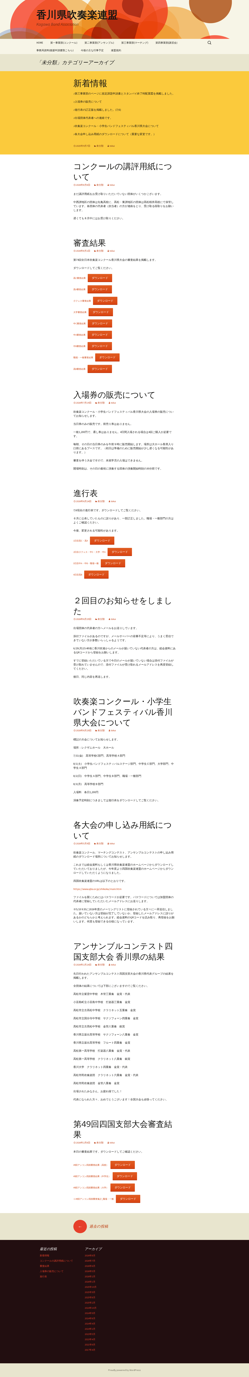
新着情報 (90, 83)
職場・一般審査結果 (83, 357)
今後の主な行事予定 (92, 50)
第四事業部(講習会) (166, 42)
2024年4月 (90, 1323)
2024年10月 (91, 1307)
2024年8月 (90, 1318)
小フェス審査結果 (82, 300)
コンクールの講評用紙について (56, 1260)
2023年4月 (90, 1339)
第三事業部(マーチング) (134, 42)
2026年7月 (90, 1260)
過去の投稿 (93, 1226)
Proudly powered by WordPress (124, 1370)
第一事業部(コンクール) (63, 42)
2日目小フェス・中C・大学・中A (89, 552)
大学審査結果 (80, 312)
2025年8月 (90, 1297)
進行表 (85, 493)
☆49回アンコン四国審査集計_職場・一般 (93, 1199)
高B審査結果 (79, 369)
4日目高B (77, 574)
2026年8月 (90, 1255)
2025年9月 (90, 1292)
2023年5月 (90, 1334)
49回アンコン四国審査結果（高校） (90, 1165)
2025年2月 (90, 1302)
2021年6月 (90, 1344)
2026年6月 (90, 1265)
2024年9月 (90, 1313)
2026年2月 (90, 1276)
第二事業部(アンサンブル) (99, 42)
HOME (39, 42)
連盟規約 (116, 50)
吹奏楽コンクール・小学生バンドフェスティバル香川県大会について (123, 712)
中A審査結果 (79, 334)
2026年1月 (90, 1281)
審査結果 (89, 243)
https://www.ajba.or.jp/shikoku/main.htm (97, 889)
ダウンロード (100, 278)
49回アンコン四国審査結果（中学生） (92, 1176)
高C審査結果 (79, 278)
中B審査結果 (79, 346)
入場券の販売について (114, 395)
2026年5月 (90, 1271)
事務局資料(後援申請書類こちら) (55, 50)
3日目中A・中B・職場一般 (86, 563)
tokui (112, 145)
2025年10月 (91, 1286)
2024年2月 (90, 1328)
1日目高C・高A (80, 540)
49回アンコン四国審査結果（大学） (90, 1187)
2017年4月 (90, 1349)
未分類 (99, 145)
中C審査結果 (79, 323)
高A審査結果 (79, 289)
